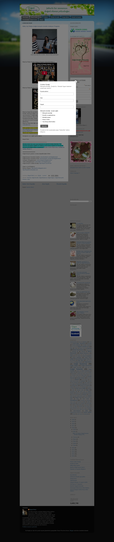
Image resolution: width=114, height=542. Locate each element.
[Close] (75, 82)
